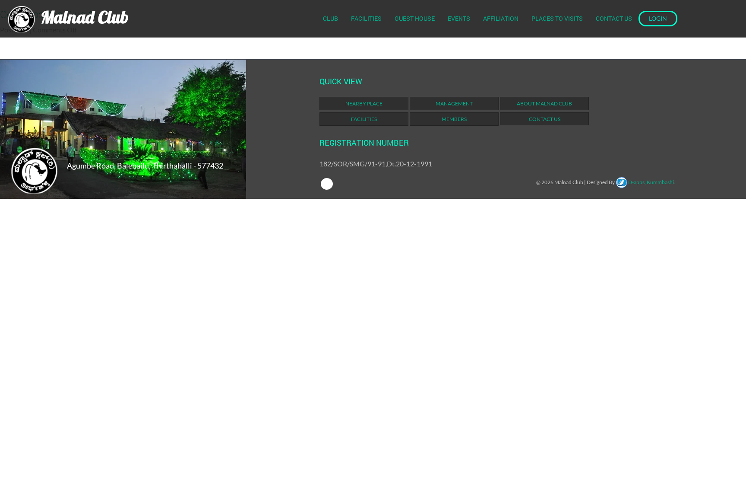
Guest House (415, 18)
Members (454, 119)
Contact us (614, 18)
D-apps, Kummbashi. (651, 182)
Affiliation (500, 18)
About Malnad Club (544, 103)
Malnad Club (82, 17)
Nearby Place (363, 103)
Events (459, 18)
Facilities (366, 18)
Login (658, 18)
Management (454, 103)
